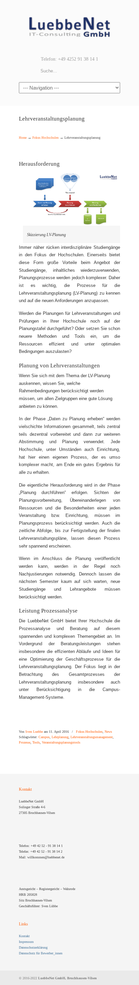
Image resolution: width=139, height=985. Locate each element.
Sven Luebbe (34, 731)
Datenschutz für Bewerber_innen (40, 953)
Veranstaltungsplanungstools (61, 742)
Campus (44, 737)
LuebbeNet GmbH (69, 27)
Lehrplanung (60, 737)
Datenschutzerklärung (33, 947)
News (108, 731)
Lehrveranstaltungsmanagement (92, 737)
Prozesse (24, 742)
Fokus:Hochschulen (45, 137)
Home (23, 137)
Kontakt (24, 936)
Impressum (26, 942)
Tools (36, 742)
